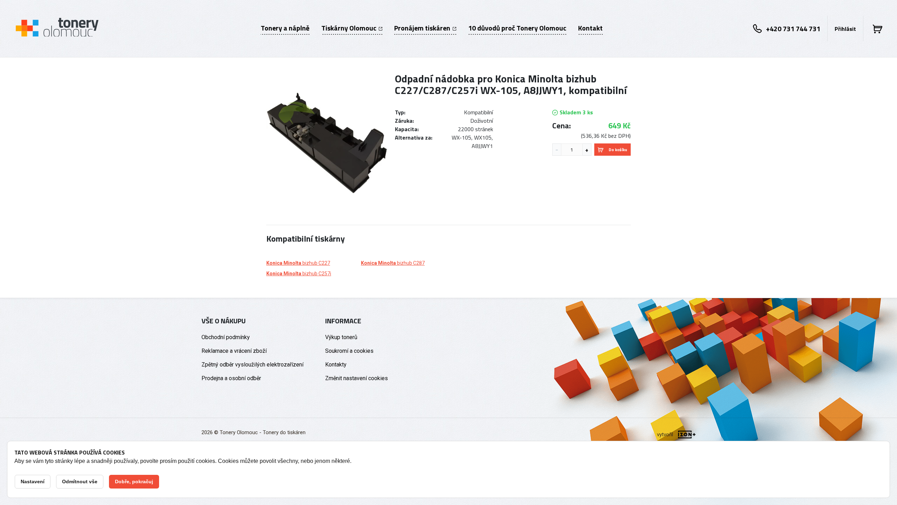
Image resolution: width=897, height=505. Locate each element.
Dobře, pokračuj (134, 481)
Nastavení (32, 481)
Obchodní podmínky (225, 337)
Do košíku (618, 149)
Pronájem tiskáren (423, 28)
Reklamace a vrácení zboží (234, 351)
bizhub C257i (298, 273)
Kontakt (590, 28)
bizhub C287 (393, 263)
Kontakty (336, 364)
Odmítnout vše (79, 481)
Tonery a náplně (285, 28)
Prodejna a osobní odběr (231, 378)
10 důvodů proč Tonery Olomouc (517, 28)
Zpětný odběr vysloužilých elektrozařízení (252, 364)
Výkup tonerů (341, 337)
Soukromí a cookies (349, 351)
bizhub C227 (298, 263)
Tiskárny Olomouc (349, 28)
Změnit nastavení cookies (356, 378)
